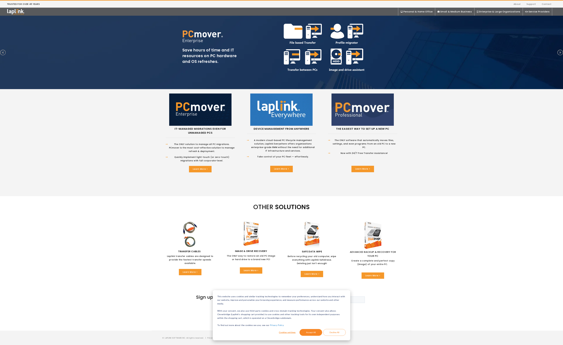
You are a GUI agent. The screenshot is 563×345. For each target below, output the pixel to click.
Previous (3, 52)
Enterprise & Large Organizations (499, 11)
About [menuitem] (517, 4)
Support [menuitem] (531, 4)
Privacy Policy (277, 325)
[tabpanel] (281, 47)
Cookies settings (287, 332)
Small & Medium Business (456, 11)
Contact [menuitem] (546, 4)
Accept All (311, 332)
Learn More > (200, 169)
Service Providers (539, 11)
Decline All (334, 332)
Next (560, 52)
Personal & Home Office (418, 11)
